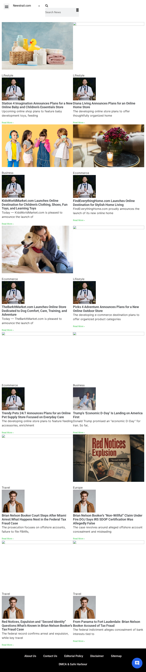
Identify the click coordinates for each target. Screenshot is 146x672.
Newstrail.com (22, 5)
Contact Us (50, 656)
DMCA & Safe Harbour (73, 664)
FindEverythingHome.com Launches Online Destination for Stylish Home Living (104, 203)
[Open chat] (137, 663)
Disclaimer (97, 656)
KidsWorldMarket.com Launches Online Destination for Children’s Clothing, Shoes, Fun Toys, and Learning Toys (34, 204)
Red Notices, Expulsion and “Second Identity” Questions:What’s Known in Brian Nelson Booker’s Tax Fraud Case (37, 625)
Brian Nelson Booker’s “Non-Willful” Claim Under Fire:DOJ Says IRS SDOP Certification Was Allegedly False (107, 519)
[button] (6, 6)
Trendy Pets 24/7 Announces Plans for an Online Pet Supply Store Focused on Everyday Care (36, 415)
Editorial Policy (73, 656)
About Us (30, 656)
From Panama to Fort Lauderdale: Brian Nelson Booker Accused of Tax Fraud (106, 623)
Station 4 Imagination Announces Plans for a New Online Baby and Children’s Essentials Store (37, 105)
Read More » (8, 122)
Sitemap (116, 656)
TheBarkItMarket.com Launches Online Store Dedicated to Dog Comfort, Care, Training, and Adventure (34, 310)
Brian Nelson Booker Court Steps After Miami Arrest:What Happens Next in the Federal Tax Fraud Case (34, 519)
